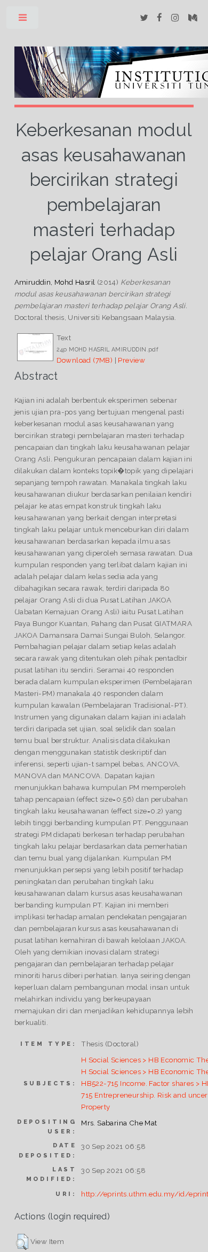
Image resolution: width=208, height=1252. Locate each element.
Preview (131, 360)
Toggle (23, 20)
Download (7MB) (85, 360)
